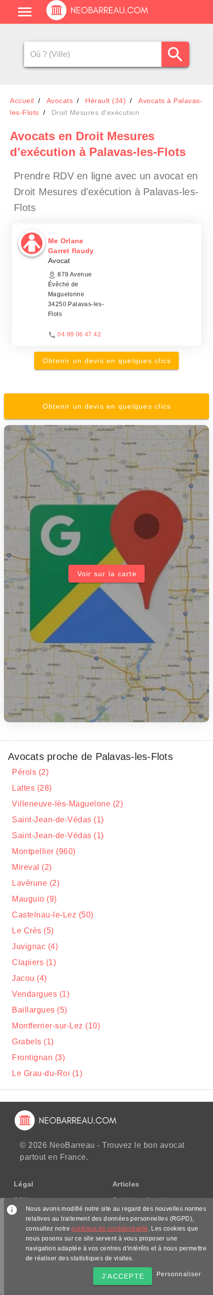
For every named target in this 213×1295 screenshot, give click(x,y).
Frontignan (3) (38, 1057)
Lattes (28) (32, 788)
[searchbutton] (175, 54)
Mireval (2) (32, 867)
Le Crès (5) (33, 930)
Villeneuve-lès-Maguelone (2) (67, 804)
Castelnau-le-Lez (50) (53, 915)
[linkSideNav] (25, 12)
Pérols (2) (30, 772)
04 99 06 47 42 (79, 334)
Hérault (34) (105, 101)
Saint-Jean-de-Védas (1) (58, 819)
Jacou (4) (29, 978)
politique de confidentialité (109, 1228)
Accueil (22, 101)
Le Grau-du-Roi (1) (47, 1073)
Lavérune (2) (35, 883)
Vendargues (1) (40, 994)
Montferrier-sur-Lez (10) (56, 1026)
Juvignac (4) (35, 946)
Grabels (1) (33, 1041)
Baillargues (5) (39, 1010)
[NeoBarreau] (98, 19)
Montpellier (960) (44, 851)
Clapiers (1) (34, 962)
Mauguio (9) (34, 899)
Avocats (60, 101)
